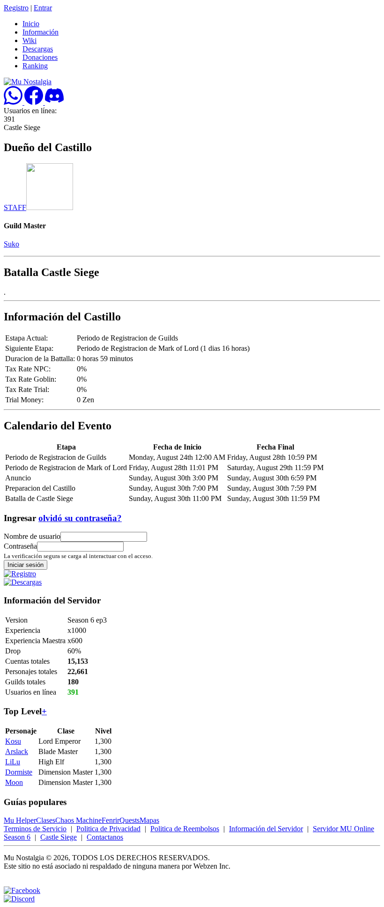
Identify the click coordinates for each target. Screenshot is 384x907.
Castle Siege (58, 837)
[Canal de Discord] (54, 102)
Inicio (30, 24)
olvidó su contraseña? (80, 518)
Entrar (43, 8)
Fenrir (110, 820)
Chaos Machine (78, 820)
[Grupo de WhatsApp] (14, 102)
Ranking (35, 66)
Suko (11, 244)
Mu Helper (20, 820)
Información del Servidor (266, 829)
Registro (16, 8)
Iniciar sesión (25, 564)
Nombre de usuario (32, 536)
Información (40, 32)
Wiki (29, 40)
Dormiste (18, 772)
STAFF (15, 207)
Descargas (37, 49)
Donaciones (40, 57)
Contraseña (20, 546)
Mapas (149, 820)
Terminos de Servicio (35, 829)
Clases (45, 820)
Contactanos (105, 837)
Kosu (13, 741)
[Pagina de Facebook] (34, 102)
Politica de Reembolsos (184, 829)
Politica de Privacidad (108, 829)
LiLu (12, 762)
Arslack (16, 751)
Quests (129, 820)
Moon (14, 782)
